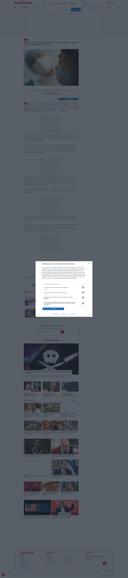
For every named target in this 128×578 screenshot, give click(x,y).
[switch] (82, 287)
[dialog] (64, 289)
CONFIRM (53, 308)
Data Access (64, 314)
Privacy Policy (72, 314)
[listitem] (64, 284)
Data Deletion (55, 314)
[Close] (89, 264)
